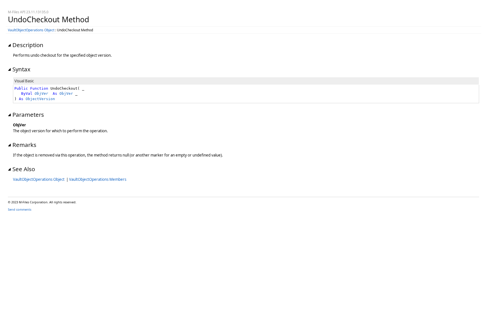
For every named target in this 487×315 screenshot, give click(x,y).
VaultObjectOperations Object (31, 30)
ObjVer (66, 93)
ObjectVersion (40, 99)
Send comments (19, 209)
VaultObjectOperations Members (97, 179)
